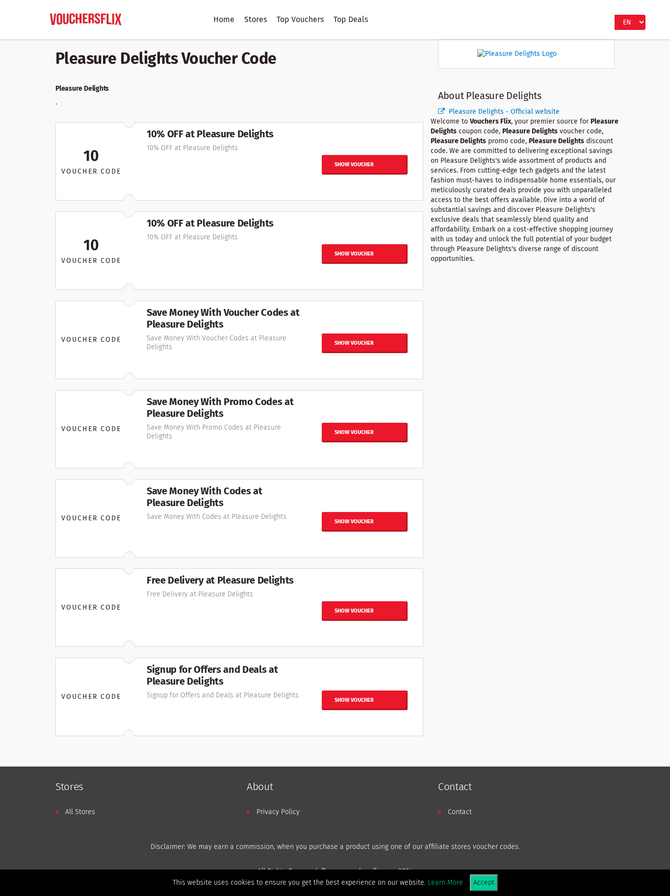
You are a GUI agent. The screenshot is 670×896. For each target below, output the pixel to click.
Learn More (445, 882)
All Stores (80, 812)
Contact (460, 812)
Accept (483, 882)
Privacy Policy (278, 812)
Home (223, 19)
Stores (255, 19)
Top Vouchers (300, 19)
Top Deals (351, 19)
